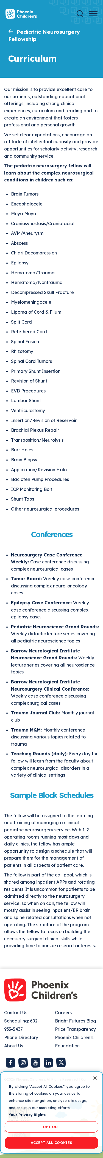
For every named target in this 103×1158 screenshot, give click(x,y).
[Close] (95, 1078)
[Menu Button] (93, 13)
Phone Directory (21, 1037)
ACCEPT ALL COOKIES (51, 1142)
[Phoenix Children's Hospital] (21, 14)
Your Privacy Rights (27, 1114)
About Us (13, 1045)
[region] (51, 1112)
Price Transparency (75, 1029)
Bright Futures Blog (75, 1021)
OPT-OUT (51, 1127)
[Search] (80, 13)
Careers (63, 1012)
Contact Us (15, 1012)
